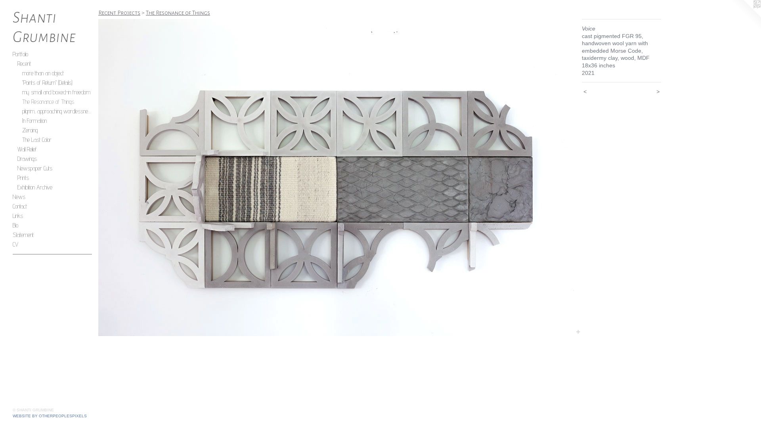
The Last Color (37, 139)
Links (18, 216)
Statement (23, 235)
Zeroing (30, 130)
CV (15, 244)
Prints (23, 178)
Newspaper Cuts (34, 168)
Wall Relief (27, 149)
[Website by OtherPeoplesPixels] (745, 16)
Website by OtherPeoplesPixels (50, 416)
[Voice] (336, 177)
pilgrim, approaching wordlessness (57, 111)
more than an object (43, 73)
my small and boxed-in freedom (56, 92)
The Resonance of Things (48, 101)
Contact (20, 206)
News (19, 197)
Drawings (27, 158)
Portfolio (20, 54)
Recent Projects (119, 13)
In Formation (34, 120)
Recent (24, 63)
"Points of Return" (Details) (47, 82)
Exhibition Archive (34, 187)
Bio (15, 225)
